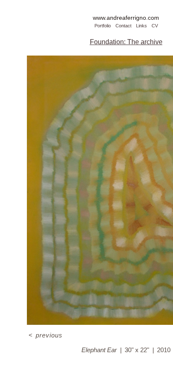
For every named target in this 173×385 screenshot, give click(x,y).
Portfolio (102, 25)
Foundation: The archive (126, 41)
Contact (123, 25)
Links (141, 25)
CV (155, 25)
